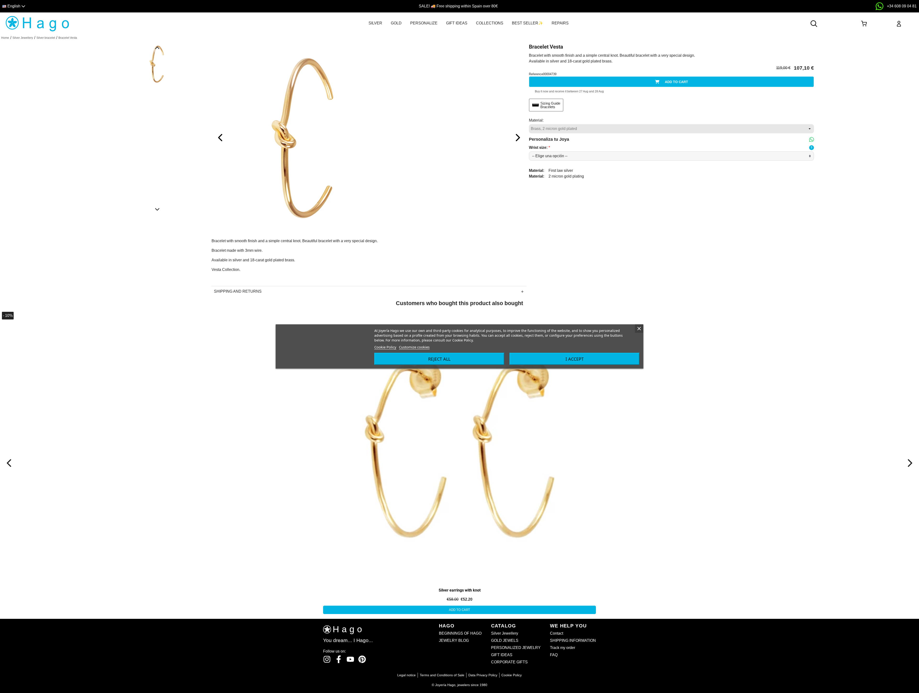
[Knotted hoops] (54, 364)
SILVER (375, 23)
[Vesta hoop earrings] (459, 446)
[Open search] (814, 23)
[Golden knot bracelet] (307, 137)
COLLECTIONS (489, 23)
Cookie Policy (385, 347)
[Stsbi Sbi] (327, 659)
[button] (115, 6)
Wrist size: (539, 147)
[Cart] (864, 24)
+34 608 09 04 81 (902, 6)
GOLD (396, 23)
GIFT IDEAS (456, 23)
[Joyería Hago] (37, 23)
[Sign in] (899, 24)
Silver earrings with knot (460, 590)
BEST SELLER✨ (527, 23)
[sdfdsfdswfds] (879, 6)
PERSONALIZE (423, 23)
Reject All (439, 359)
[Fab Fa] (362, 659)
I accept (575, 359)
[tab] (375, 23)
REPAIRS (560, 23)
